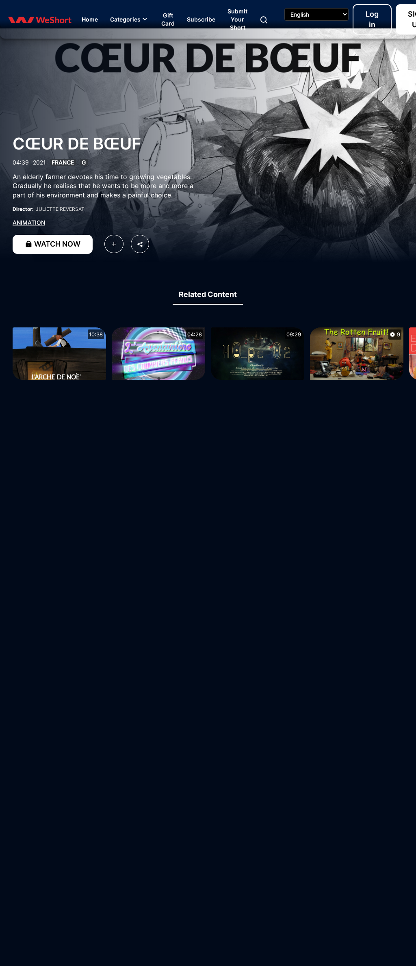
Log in (372, 19)
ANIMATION (29, 222)
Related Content (208, 294)
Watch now (56, 244)
